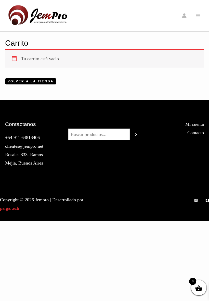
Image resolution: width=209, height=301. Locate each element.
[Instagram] (196, 200)
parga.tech (9, 208)
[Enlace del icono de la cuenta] (184, 15)
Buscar (104, 124)
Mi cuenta (194, 124)
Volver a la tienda (31, 81)
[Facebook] (207, 200)
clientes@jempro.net (24, 146)
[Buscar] (136, 134)
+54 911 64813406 (22, 137)
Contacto (195, 132)
